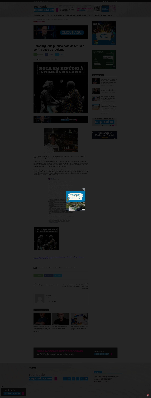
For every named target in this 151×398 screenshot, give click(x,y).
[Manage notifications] (148, 395)
